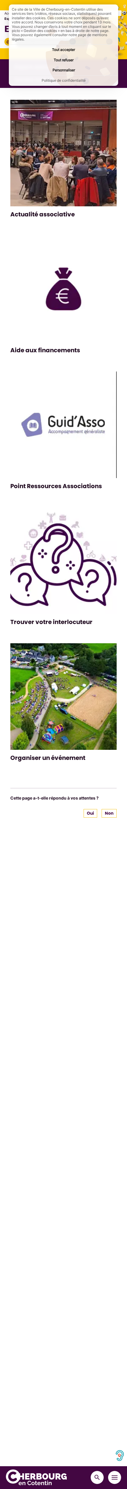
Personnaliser (64, 70)
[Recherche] (97, 1477)
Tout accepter (63, 49)
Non (109, 813)
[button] (8, 42)
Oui (90, 813)
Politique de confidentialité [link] (64, 80)
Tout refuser (64, 60)
